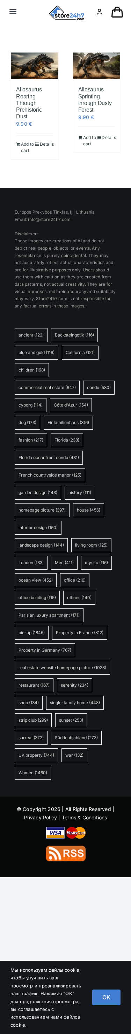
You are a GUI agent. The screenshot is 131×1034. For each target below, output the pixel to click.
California (80, 352)
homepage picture (42, 510)
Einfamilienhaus (68, 422)
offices (79, 597)
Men (64, 562)
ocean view (36, 580)
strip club (33, 720)
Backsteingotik (74, 335)
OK (106, 997)
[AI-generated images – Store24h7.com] (66, 8)
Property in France (79, 632)
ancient (31, 335)
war (74, 755)
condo (99, 387)
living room (91, 545)
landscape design (41, 545)
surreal (31, 737)
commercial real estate (47, 387)
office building (37, 597)
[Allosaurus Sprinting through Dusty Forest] (97, 66)
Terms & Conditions (84, 817)
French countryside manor (50, 475)
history (79, 492)
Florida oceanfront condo (49, 457)
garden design (38, 492)
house (88, 510)
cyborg (31, 405)
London (31, 562)
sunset (71, 720)
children (32, 370)
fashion (31, 440)
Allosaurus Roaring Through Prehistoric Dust (29, 102)
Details (46, 144)
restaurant (34, 685)
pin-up (32, 632)
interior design (38, 527)
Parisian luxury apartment (49, 615)
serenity (74, 685)
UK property (36, 755)
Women (33, 772)
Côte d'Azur (71, 405)
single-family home (75, 702)
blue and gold (36, 352)
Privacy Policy (40, 817)
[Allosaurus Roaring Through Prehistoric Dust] (34, 66)
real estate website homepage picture (62, 667)
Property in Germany (45, 650)
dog (27, 422)
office (75, 580)
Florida (66, 440)
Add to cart (27, 147)
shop (29, 702)
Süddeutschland (76, 737)
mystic (96, 562)
